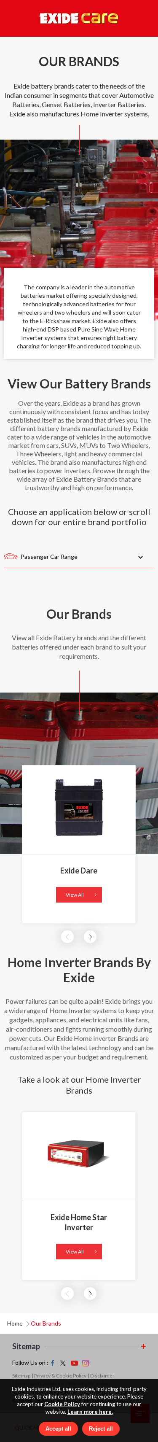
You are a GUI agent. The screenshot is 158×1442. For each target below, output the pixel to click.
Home (15, 1323)
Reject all (101, 1429)
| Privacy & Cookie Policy (59, 1375)
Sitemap (21, 1375)
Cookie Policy (62, 1404)
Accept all (58, 1429)
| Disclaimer (101, 1375)
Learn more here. (90, 1411)
